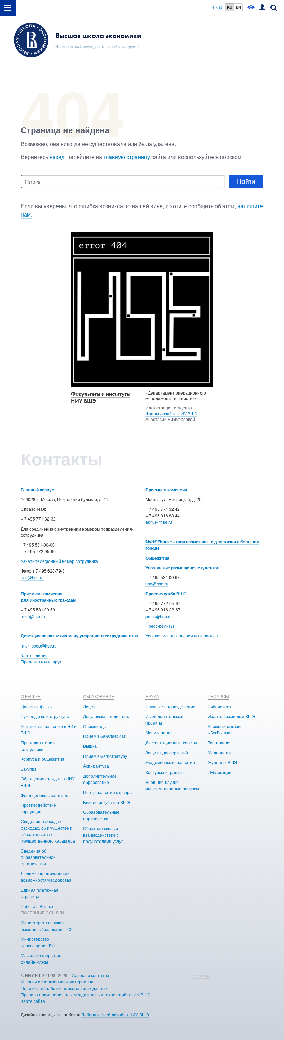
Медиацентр (220, 752)
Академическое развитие (170, 762)
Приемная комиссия (166, 490)
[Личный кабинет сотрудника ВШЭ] (262, 8)
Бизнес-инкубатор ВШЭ (106, 802)
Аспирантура (96, 766)
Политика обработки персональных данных (64, 988)
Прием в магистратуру (105, 756)
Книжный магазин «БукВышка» (225, 729)
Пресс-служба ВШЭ (166, 594)
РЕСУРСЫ (218, 696)
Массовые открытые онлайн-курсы (41, 958)
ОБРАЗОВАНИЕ (98, 696)
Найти (246, 181)
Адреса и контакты (90, 975)
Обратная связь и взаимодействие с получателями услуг (103, 834)
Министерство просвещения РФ (38, 942)
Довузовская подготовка (107, 716)
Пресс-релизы (159, 626)
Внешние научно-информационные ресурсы (172, 785)
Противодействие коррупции (38, 808)
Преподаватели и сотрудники (38, 745)
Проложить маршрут (41, 662)
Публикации (219, 772)
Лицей (89, 706)
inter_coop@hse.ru (39, 646)
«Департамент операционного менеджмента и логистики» (175, 395)
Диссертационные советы (171, 742)
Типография (220, 742)
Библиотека (219, 706)
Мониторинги (158, 732)
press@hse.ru (158, 616)
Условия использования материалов (181, 636)
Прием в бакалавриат (104, 736)
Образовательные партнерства (101, 815)
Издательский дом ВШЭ (231, 716)
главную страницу (127, 157)
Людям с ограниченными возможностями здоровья (46, 876)
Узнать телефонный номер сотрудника (59, 561)
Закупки (28, 769)
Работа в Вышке (37, 906)
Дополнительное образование (100, 779)
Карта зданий (34, 655)
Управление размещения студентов (182, 568)
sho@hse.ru (156, 583)
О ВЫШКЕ (31, 696)
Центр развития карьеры (108, 792)
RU (229, 7)
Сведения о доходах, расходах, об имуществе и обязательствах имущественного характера (48, 831)
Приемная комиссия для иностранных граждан (48, 597)
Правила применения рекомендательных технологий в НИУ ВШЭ (85, 994)
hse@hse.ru (32, 577)
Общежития (157, 558)
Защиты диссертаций (166, 752)
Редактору (201, 975)
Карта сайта (33, 1001)
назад (57, 157)
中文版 (217, 8)
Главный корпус (37, 490)
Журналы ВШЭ (222, 762)
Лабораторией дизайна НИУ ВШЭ (115, 1014)
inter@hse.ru (33, 616)
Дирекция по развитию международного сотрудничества (79, 636)
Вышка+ (91, 746)
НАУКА (152, 696)
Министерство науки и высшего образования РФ (46, 926)
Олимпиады (95, 726)
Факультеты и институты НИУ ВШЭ (100, 397)
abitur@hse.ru (158, 522)
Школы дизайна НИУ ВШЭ (171, 413)
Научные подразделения (170, 706)
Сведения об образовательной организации (38, 857)
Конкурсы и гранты (164, 772)
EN (238, 7)
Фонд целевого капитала (45, 795)
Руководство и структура (45, 716)
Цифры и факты (37, 706)
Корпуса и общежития (42, 759)
